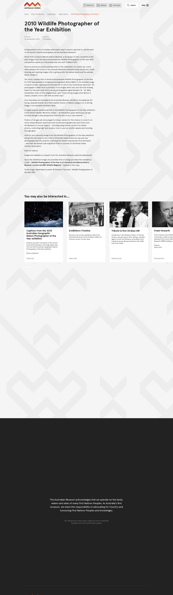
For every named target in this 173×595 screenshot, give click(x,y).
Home (26, 14)
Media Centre (63, 14)
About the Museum (37, 14)
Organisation (51, 14)
